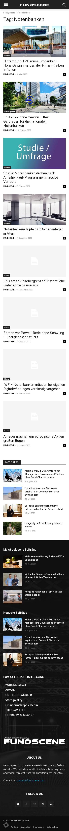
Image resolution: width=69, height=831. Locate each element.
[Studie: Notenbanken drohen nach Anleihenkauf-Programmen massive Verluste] (34, 153)
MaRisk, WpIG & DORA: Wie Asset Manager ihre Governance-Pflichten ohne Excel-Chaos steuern (44, 474)
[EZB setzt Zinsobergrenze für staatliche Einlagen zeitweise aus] (34, 261)
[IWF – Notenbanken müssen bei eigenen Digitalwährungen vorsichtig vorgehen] (34, 364)
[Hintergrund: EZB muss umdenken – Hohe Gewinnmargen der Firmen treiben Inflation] (34, 41)
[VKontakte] (51, 804)
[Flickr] (34, 804)
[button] (6, 825)
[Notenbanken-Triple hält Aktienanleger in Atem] (34, 209)
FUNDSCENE (8, 74)
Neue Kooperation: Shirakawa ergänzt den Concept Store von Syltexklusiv (42, 491)
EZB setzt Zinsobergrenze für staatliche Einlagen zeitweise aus (34, 283)
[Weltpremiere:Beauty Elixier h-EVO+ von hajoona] (12, 561)
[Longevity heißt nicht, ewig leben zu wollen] (12, 528)
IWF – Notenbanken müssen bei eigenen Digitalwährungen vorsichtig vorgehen (34, 387)
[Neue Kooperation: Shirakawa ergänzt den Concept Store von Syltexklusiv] (12, 493)
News (6, 379)
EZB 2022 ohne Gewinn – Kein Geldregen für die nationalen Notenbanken (26, 121)
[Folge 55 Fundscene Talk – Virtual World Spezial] (12, 596)
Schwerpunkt (9, 111)
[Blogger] (18, 804)
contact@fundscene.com (30, 780)
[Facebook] (26, 804)
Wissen (7, 55)
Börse (6, 275)
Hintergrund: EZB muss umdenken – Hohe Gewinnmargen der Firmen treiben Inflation (33, 65)
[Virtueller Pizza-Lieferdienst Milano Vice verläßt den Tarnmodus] (12, 579)
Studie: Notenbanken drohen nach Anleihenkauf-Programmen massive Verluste (30, 177)
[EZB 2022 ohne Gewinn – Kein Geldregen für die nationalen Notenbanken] (34, 97)
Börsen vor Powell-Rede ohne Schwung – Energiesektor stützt (33, 335)
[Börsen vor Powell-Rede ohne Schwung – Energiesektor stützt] (34, 313)
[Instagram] (43, 804)
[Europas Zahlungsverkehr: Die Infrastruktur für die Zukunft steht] (12, 510)
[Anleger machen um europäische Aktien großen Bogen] (34, 416)
